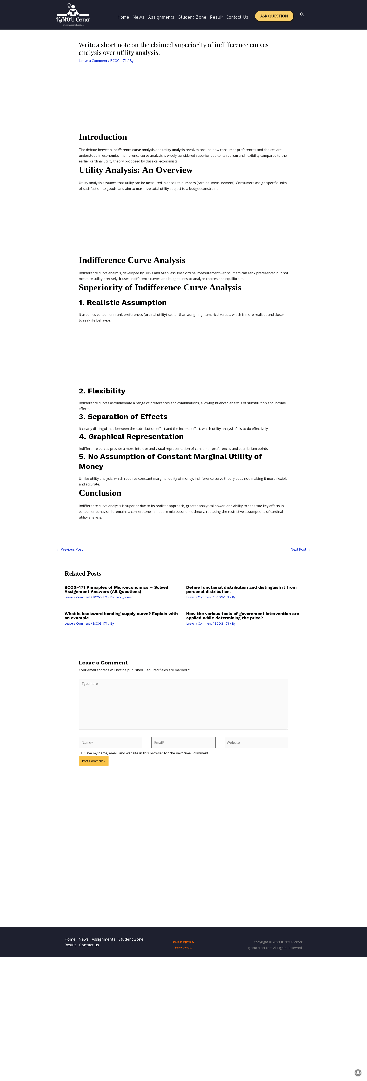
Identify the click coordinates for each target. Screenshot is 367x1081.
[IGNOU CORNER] (73, 14)
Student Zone (192, 17)
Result (216, 17)
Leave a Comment (93, 60)
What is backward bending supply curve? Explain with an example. (121, 615)
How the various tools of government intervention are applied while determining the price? (242, 615)
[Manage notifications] (358, 1072)
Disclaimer (179, 941)
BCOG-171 (118, 60)
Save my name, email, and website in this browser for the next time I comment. (147, 753)
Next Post (301, 549)
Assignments (161, 17)
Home (123, 17)
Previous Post (69, 549)
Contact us (237, 17)
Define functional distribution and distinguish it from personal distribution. (241, 589)
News (139, 17)
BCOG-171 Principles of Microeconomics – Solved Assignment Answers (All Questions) (116, 589)
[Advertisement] (183, 99)
